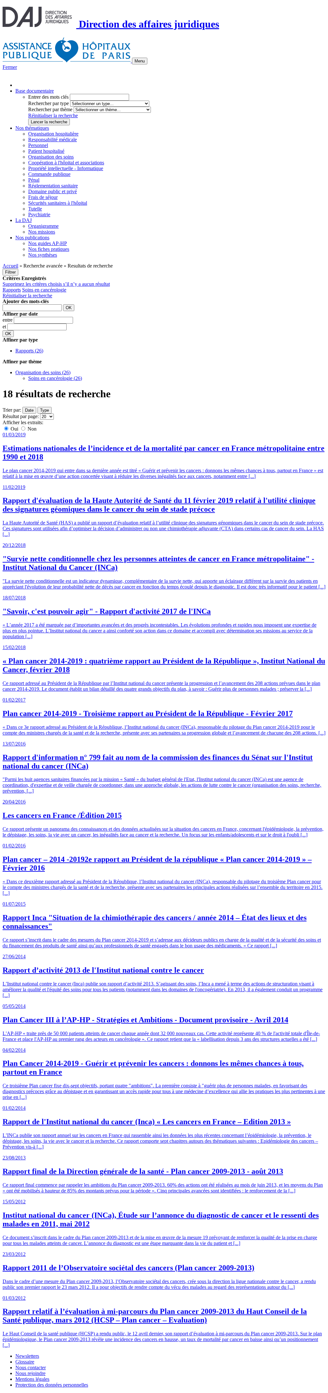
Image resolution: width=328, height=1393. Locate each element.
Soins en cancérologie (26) (55, 378)
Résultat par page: (21, 416)
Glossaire (24, 1361)
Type (44, 410)
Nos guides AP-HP (47, 243)
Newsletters (27, 1356)
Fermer (10, 67)
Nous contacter (30, 1367)
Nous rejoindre (30, 1373)
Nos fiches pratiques (48, 249)
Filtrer (10, 272)
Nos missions (41, 232)
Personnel (38, 145)
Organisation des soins (51, 157)
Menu (140, 61)
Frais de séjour (43, 197)
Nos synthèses (42, 255)
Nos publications (32, 237)
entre (8, 320)
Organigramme (43, 226)
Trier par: (12, 410)
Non (31, 429)
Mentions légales (32, 1379)
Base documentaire (34, 91)
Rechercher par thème (50, 109)
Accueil (10, 265)
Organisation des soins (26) (42, 372)
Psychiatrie (39, 214)
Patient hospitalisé (46, 151)
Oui (14, 429)
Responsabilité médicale (52, 139)
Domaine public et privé (52, 191)
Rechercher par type (48, 103)
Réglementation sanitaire (53, 185)
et (5, 326)
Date (29, 410)
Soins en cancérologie (44, 290)
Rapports (12, 290)
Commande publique (49, 174)
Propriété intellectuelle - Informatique (65, 168)
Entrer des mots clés (48, 97)
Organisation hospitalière (53, 133)
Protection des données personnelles (51, 1385)
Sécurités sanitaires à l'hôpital (57, 203)
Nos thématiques (32, 128)
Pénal (33, 180)
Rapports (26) (29, 350)
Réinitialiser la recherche (53, 115)
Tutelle (35, 208)
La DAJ (23, 220)
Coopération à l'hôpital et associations (66, 162)
